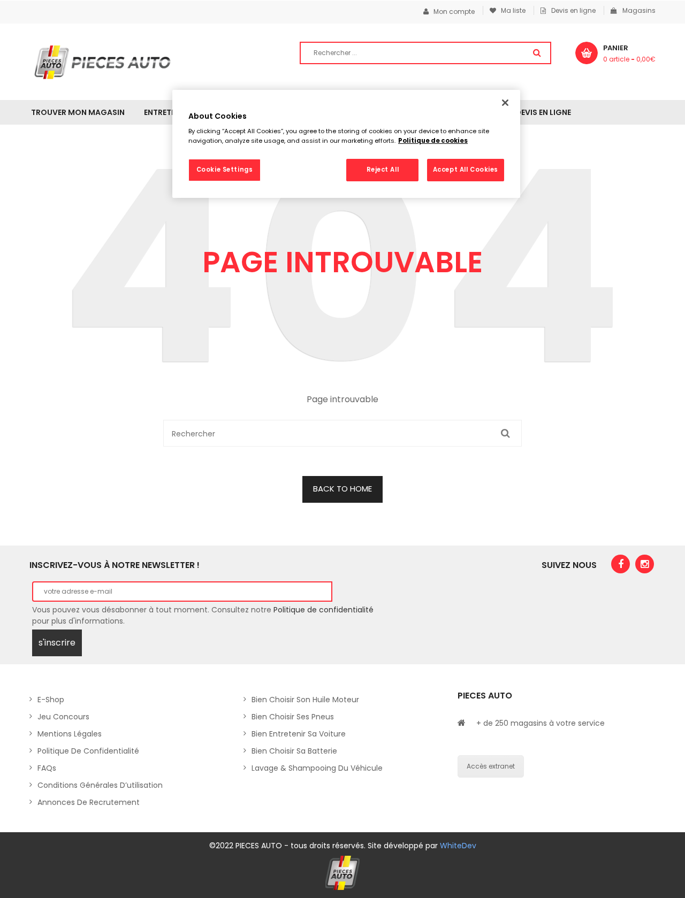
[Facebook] (620, 564)
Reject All (383, 169)
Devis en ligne (573, 10)
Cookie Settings (224, 169)
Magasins (639, 10)
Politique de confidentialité (323, 609)
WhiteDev (458, 845)
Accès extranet (491, 766)
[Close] (505, 102)
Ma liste (511, 10)
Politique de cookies (433, 140)
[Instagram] (644, 564)
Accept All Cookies (465, 169)
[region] (346, 144)
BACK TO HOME (342, 488)
